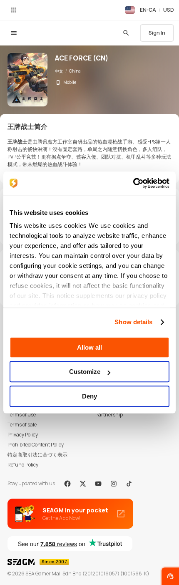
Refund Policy (22, 464)
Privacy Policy (22, 434)
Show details (133, 321)
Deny (89, 396)
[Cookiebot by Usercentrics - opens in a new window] (133, 183)
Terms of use (21, 414)
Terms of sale (22, 424)
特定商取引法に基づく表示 (37, 454)
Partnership (109, 414)
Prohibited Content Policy (35, 444)
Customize (84, 371)
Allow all (89, 347)
